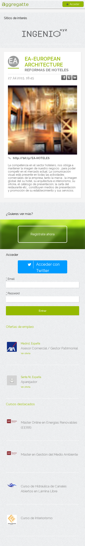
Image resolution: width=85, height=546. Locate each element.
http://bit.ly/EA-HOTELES (31, 158)
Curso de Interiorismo (37, 518)
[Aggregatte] (15, 5)
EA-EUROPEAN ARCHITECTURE (44, 62)
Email (10, 279)
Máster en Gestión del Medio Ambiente (49, 454)
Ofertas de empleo (20, 327)
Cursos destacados (20, 404)
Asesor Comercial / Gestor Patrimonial (49, 348)
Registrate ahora (42, 234)
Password (13, 293)
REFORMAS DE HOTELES (47, 70)
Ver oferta (25, 353)
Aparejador (29, 382)
